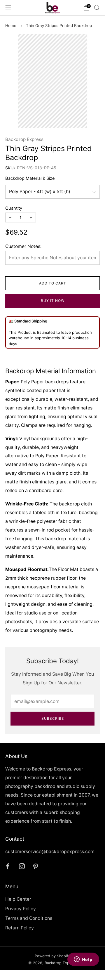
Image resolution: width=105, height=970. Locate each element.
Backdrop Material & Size (30, 178)
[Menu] (8, 8)
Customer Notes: (23, 246)
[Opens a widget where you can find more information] (83, 960)
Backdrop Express (24, 139)
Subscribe (52, 718)
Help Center (18, 899)
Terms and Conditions (28, 918)
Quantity (13, 208)
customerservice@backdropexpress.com (49, 851)
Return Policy (19, 928)
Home (10, 25)
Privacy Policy (20, 908)
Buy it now (52, 300)
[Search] (97, 7)
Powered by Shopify (52, 956)
